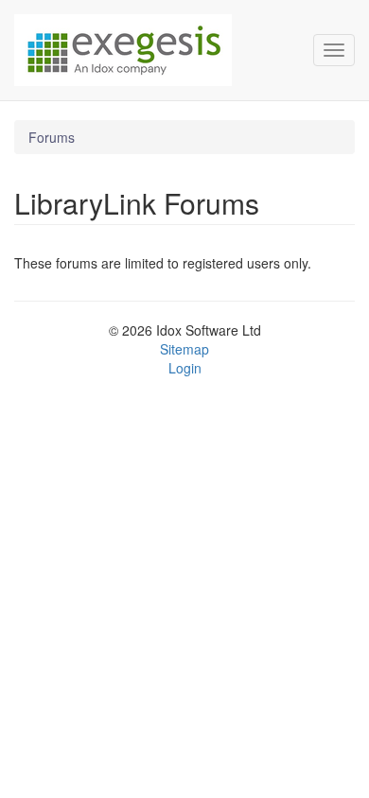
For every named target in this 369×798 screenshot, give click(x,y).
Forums (51, 137)
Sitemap (184, 348)
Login (185, 367)
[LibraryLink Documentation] (149, 50)
